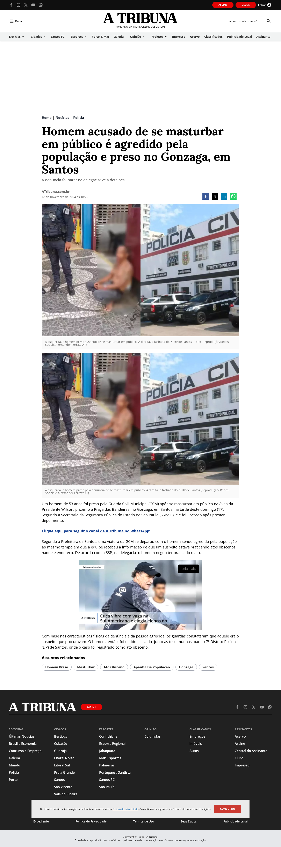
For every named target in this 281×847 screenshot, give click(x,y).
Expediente (41, 821)
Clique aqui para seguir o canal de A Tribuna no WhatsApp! (96, 530)
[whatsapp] (233, 196)
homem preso (56, 667)
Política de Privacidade (125, 809)
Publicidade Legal (235, 821)
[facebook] (205, 196)
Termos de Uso (143, 821)
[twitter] (215, 196)
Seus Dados (189, 821)
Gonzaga (186, 667)
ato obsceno (114, 667)
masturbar (86, 667)
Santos (208, 667)
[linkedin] (224, 196)
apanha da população (152, 667)
